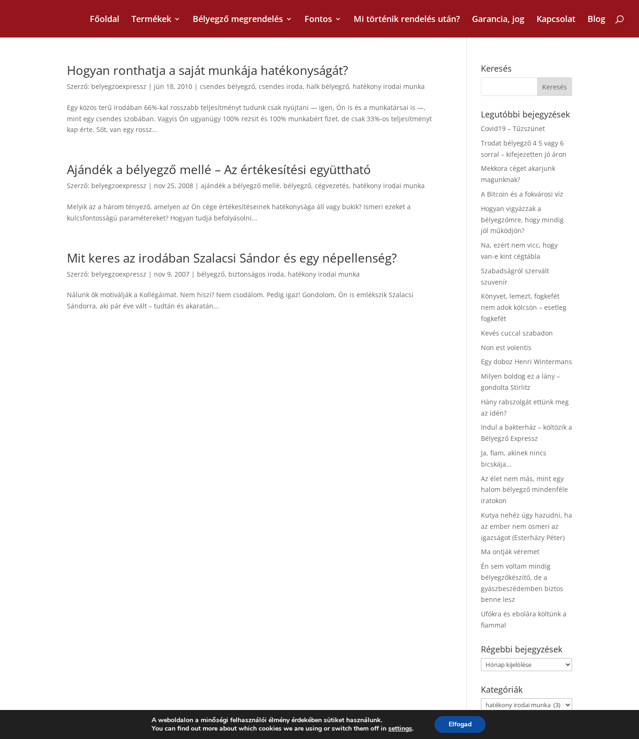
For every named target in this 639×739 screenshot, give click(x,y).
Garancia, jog (498, 19)
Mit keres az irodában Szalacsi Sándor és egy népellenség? (232, 257)
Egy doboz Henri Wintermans (526, 361)
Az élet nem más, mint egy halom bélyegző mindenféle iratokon (524, 489)
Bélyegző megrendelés (238, 19)
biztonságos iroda (256, 274)
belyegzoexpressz (118, 86)
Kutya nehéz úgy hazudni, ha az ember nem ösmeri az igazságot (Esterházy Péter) (526, 526)
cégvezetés (332, 185)
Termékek (151, 19)
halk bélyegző (327, 86)
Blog (596, 19)
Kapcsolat (556, 19)
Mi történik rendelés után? (407, 19)
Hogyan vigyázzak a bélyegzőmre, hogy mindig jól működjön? (522, 219)
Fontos (318, 19)
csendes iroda (281, 86)
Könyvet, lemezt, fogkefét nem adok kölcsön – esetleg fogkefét (523, 307)
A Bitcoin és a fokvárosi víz (522, 194)
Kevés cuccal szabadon (517, 333)
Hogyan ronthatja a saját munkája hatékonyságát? (207, 70)
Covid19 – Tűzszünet (513, 128)
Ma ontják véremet (510, 551)
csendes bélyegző (227, 86)
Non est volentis (506, 347)
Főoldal (104, 19)
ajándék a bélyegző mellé (240, 185)
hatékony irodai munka (389, 86)
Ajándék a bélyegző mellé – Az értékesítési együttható (219, 169)
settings (400, 728)
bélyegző (297, 185)
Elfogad (460, 724)
